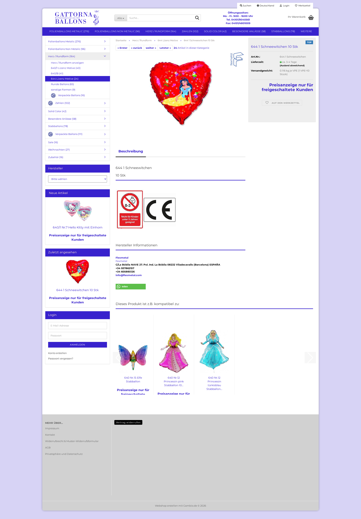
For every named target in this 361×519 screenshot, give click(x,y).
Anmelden (77, 344)
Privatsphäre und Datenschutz (64, 453)
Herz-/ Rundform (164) (161, 31)
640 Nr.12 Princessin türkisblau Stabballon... (214, 383)
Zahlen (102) (190, 31)
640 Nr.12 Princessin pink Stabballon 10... (174, 381)
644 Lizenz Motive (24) (64, 78)
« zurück (136, 47)
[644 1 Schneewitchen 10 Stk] (180, 92)
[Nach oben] (350, 513)
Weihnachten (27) (59, 149)
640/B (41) (57, 73)
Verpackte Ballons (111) (68, 133)
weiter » (151, 47)
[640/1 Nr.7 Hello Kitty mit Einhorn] (78, 210)
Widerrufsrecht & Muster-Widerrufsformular (72, 441)
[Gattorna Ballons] (77, 17)
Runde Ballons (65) (62, 84)
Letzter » (165, 47)
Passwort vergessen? (60, 358)
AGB (48, 447)
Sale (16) (53, 142)
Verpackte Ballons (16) (71, 95)
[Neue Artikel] (105, 193)
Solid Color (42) (215, 31)
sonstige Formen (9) (63, 89)
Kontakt (50, 434)
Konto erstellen (57, 353)
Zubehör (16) (55, 157)
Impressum (52, 428)
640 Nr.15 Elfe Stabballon (133, 379)
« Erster (122, 47)
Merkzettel (303, 5)
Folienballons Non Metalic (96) (117, 31)
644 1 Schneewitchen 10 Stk (77, 290)
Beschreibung (130, 151)
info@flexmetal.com (129, 275)
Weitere (306, 31)
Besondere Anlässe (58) (249, 31)
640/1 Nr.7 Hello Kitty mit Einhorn (77, 227)
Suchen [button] (246, 5)
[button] (265, 5)
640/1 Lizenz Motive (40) (65, 67)
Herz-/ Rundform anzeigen (67, 62)
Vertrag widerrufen (128, 422)
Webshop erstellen (166, 505)
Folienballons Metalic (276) (69, 31)
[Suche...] (197, 18)
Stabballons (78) (283, 31)
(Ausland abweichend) (292, 65)
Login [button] (285, 5)
